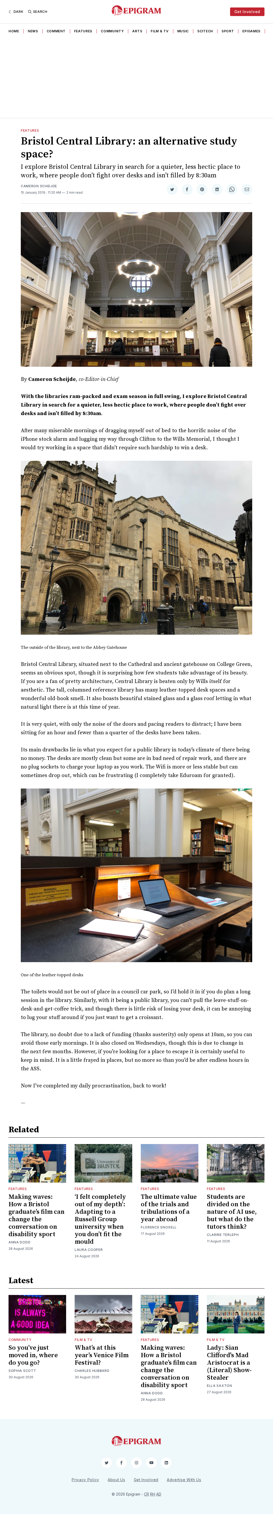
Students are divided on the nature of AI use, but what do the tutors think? (232, 1212)
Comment (56, 31)
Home (14, 31)
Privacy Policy (85, 1479)
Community (112, 31)
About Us (116, 1479)
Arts (137, 31)
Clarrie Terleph (223, 1235)
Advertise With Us (184, 1479)
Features (83, 31)
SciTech (205, 31)
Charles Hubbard (92, 1371)
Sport (228, 31)
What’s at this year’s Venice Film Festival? (102, 1355)
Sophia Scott (22, 1371)
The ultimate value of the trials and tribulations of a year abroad (169, 1208)
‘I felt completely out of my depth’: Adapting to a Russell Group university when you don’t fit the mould (100, 1219)
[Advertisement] (136, 77)
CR (146, 1494)
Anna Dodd (19, 1242)
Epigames (251, 31)
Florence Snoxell (159, 1227)
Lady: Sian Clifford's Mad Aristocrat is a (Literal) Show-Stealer (229, 1363)
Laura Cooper (89, 1250)
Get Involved (247, 11)
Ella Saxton (219, 1386)
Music (183, 31)
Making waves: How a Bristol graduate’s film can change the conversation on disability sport (37, 1215)
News (33, 31)
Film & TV (159, 31)
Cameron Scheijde (39, 186)
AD (158, 1494)
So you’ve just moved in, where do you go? (33, 1355)
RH (152, 1494)
